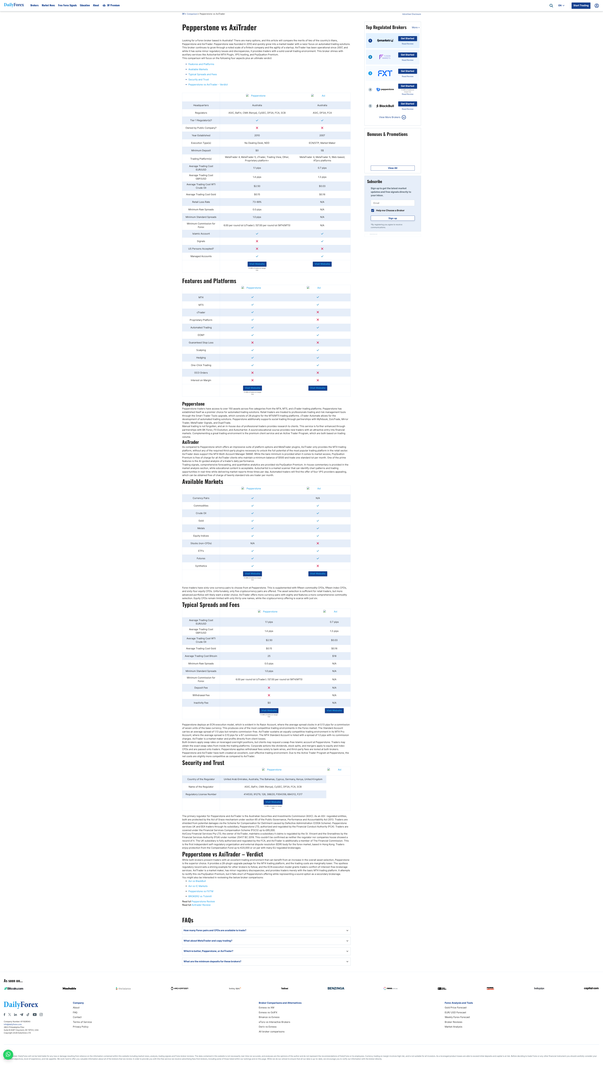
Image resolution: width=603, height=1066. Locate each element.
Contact (77, 1017)
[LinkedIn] (15, 1014)
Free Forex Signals (67, 5)
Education (85, 5)
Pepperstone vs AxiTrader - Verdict (208, 84)
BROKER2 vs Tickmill (200, 896)
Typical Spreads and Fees (202, 74)
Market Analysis (453, 1026)
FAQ (75, 1012)
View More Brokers (389, 117)
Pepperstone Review (203, 901)
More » (416, 27)
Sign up (392, 218)
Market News (48, 5)
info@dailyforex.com (13, 1024)
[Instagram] (41, 1014)
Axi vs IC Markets (198, 886)
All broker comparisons (272, 1031)
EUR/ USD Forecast (455, 1012)
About (96, 5)
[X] (9, 1014)
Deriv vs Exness (268, 1026)
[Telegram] (21, 1014)
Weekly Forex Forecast (457, 1017)
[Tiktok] (28, 1014)
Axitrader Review (201, 904)
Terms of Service (82, 1021)
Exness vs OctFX (268, 1012)
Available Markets (198, 69)
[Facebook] (4, 1014)
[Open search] (551, 6)
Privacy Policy (80, 1026)
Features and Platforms (201, 64)
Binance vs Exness (269, 1017)
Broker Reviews (453, 1021)
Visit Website (257, 263)
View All (392, 168)
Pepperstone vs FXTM (200, 891)
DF (183, 14)
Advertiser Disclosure (411, 14)
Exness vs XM (266, 1007)
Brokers (34, 5)
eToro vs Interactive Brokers (274, 1021)
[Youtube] (35, 1014)
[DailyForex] (21, 1005)
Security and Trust (198, 79)
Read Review (407, 44)
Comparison (192, 14)
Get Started (407, 38)
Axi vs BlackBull (197, 881)
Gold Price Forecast (456, 1007)
